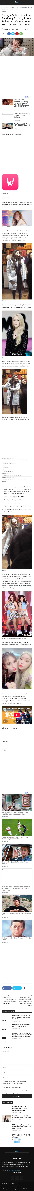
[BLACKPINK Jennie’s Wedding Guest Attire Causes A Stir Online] (6, 1118)
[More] (24, 988)
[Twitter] (13, 33)
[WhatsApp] (21, 33)
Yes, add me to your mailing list (12, 1087)
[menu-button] (3, 2)
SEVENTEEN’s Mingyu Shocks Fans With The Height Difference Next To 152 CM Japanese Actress (25, 1001)
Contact (22, 1187)
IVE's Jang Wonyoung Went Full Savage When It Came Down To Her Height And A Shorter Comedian (22, 1034)
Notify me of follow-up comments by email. (15, 1091)
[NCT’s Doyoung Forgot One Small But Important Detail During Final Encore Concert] (6, 1127)
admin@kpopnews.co (14, 1170)
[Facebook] (9, 33)
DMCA (17, 1187)
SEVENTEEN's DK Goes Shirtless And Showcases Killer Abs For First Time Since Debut (21, 1108)
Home (3, 7)
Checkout (11, 1189)
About (26, 1187)
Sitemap (5, 1189)
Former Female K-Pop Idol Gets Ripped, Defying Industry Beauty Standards (21, 1017)
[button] (31, 2)
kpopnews (7, 29)
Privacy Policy (11, 1187)
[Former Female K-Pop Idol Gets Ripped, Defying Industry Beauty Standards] (6, 1018)
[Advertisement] (17, 76)
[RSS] (21, 1178)
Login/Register (25, 1189)
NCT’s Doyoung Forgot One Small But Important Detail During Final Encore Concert (21, 1126)
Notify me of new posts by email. (12, 1093)
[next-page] (6, 1042)
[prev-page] (3, 1042)
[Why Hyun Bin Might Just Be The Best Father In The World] (6, 1027)
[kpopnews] (3, 29)
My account (17, 1189)
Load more (16, 1143)
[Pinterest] (17, 33)
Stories (7, 7)
